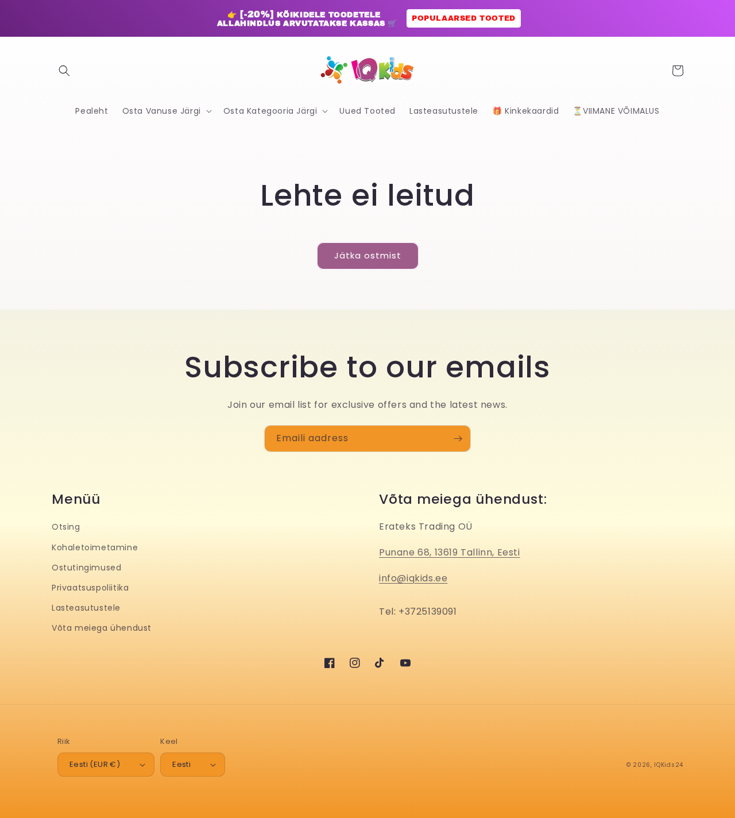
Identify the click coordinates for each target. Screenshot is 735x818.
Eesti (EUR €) (94, 764)
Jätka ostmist (367, 255)
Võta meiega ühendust (102, 628)
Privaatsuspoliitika (90, 587)
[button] (64, 70)
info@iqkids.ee (413, 578)
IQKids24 (668, 765)
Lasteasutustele (86, 608)
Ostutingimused (86, 567)
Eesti (181, 764)
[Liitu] (457, 438)
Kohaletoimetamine (95, 547)
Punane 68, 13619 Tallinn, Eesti (449, 552)
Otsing (66, 527)
